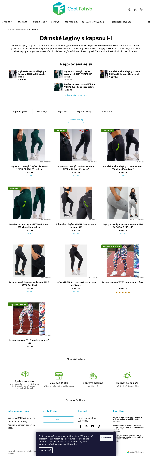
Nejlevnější (42, 111)
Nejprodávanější (84, 111)
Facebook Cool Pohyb (76, 400)
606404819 (83, 420)
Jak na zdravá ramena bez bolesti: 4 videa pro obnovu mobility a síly (127, 418)
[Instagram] (87, 426)
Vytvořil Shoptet (137, 452)
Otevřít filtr (75, 120)
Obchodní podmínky (17, 421)
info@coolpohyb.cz (87, 418)
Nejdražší (62, 111)
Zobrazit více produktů (75, 95)
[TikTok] (99, 426)
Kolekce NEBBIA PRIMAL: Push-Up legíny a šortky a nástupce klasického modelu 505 (128, 427)
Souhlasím (106, 437)
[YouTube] (93, 426)
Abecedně (107, 111)
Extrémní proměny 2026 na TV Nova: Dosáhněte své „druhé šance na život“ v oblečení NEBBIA (128, 437)
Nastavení (46, 450)
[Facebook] (81, 426)
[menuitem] (7, 22)
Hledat (58, 419)
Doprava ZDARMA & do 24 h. (21, 418)
